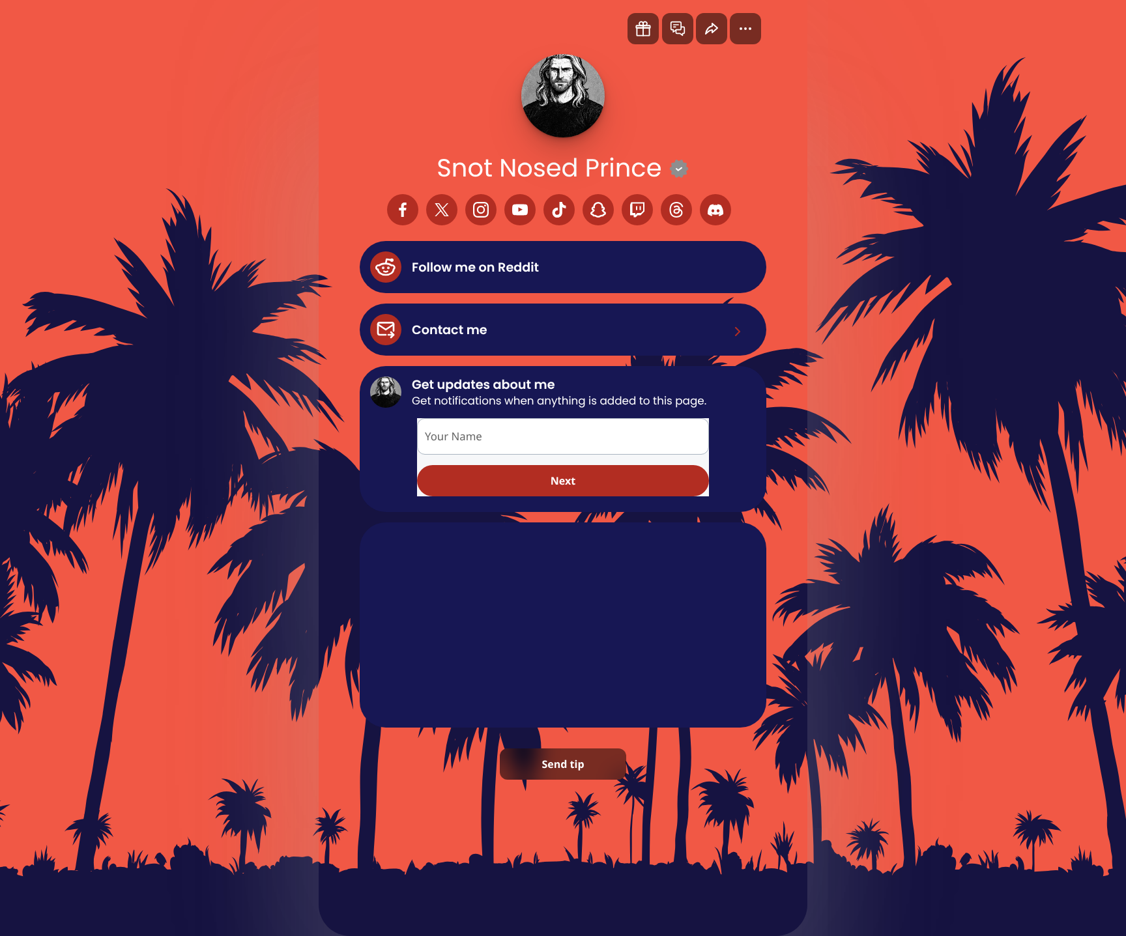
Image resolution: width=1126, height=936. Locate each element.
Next (563, 481)
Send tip (562, 764)
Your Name (453, 436)
